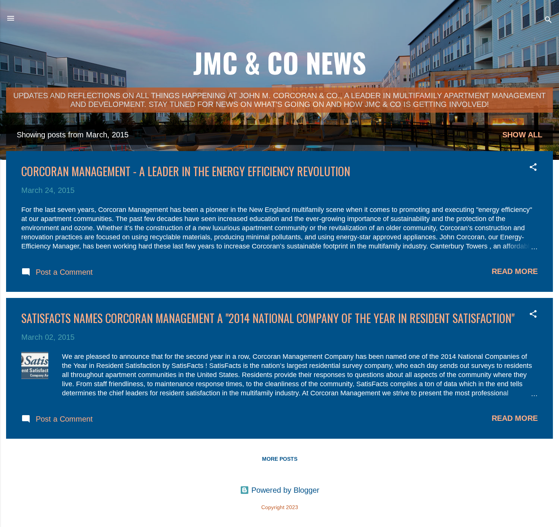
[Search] (548, 20)
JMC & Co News (279, 62)
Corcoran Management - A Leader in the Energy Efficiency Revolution (185, 171)
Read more (515, 271)
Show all (522, 135)
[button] (533, 168)
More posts (279, 459)
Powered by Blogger (284, 490)
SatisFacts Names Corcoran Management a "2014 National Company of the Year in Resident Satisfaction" (268, 317)
